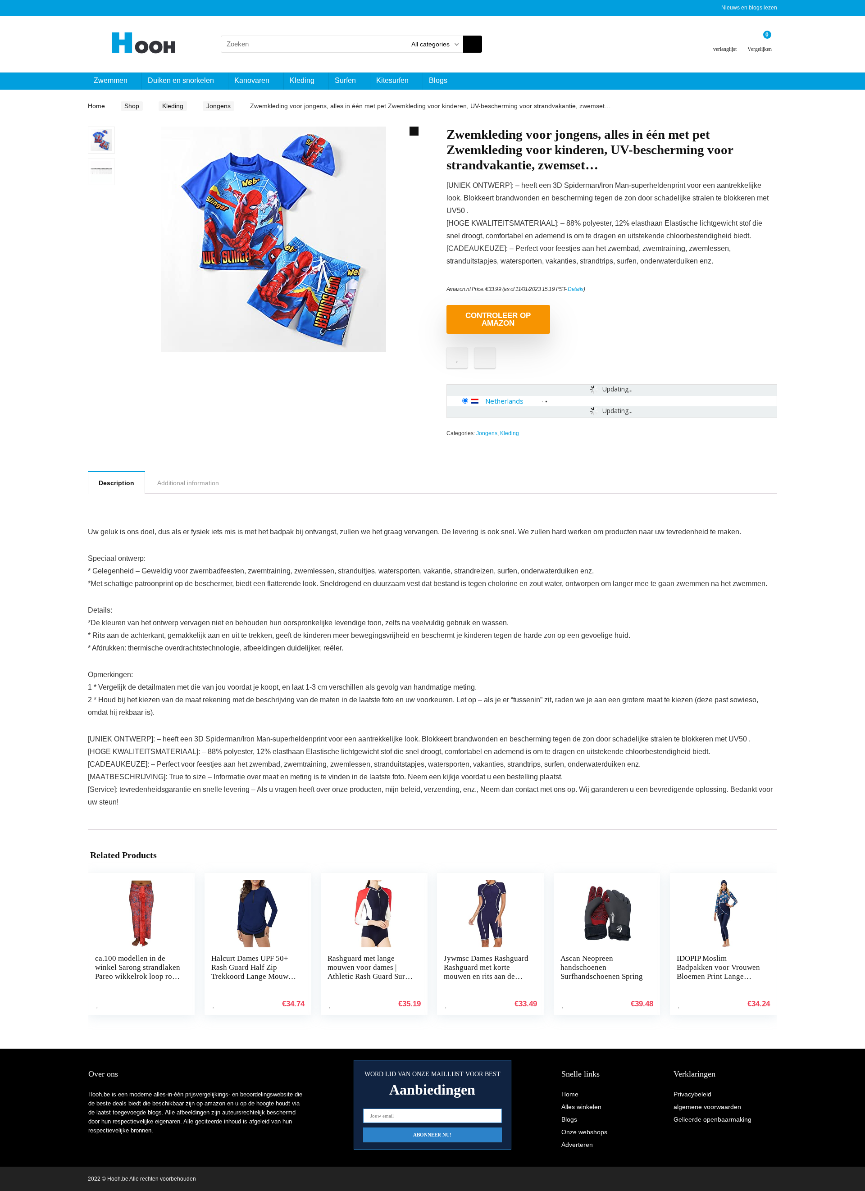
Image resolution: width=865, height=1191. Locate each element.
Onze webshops (584, 1132)
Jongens (218, 105)
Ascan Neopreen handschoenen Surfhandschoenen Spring (601, 967)
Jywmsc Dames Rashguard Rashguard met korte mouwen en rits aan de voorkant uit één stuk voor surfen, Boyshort (486, 976)
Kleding (302, 80)
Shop (131, 105)
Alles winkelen (581, 1106)
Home (96, 105)
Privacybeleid (692, 1094)
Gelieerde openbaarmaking (712, 1119)
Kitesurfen (392, 80)
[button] (414, 131)
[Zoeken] (472, 44)
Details (575, 289)
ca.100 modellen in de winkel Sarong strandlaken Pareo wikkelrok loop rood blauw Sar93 (137, 972)
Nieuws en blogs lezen (749, 8)
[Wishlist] (725, 40)
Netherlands (504, 400)
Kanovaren (251, 80)
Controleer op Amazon (498, 319)
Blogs (438, 80)
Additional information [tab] (188, 482)
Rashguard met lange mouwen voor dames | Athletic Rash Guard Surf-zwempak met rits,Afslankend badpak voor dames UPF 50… (369, 981)
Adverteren (577, 1144)
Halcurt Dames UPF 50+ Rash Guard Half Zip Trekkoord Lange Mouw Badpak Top (249, 972)
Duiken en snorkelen (181, 80)
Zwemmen (110, 80)
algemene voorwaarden (707, 1106)
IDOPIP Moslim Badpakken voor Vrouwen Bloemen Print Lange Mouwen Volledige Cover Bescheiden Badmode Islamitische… (718, 981)
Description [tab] (116, 482)
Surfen (345, 80)
